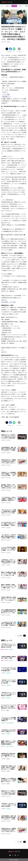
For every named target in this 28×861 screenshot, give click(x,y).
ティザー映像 (6, 94)
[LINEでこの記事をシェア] (14, 49)
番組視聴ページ (6, 96)
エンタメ (14, 6)
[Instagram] (15, 855)
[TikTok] (18, 855)
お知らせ (8, 6)
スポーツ (21, 6)
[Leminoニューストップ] (7, 2)
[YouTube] (10, 855)
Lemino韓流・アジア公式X (8, 302)
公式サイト (4, 300)
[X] (12, 855)
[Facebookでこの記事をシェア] (10, 49)
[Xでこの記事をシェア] (7, 49)
